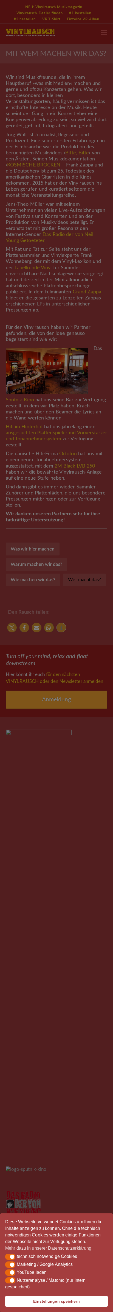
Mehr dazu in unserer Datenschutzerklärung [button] (48, 1248)
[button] (10, 1257)
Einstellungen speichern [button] (56, 1301)
